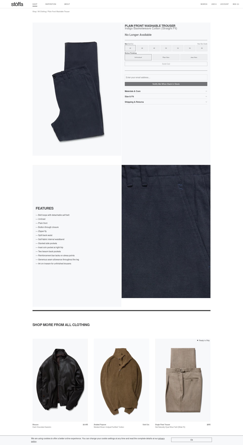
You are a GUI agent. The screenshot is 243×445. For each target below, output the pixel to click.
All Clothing (42, 11)
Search (204, 4)
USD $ (214, 4)
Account (224, 4)
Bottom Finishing (131, 53)
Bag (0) (236, 4)
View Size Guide (202, 44)
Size (129, 44)
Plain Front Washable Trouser (58, 11)
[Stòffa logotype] (17, 4)
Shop (34, 11)
